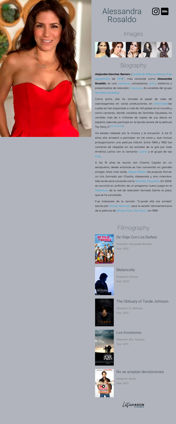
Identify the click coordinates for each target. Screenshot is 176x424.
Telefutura (101, 190)
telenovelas (161, 103)
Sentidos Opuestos (107, 92)
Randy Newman (120, 206)
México (160, 74)
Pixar (129, 210)
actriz (152, 83)
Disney (121, 210)
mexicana (136, 88)
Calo (98, 156)
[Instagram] (156, 11)
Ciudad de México (143, 74)
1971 (119, 78)
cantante (124, 83)
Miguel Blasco (137, 171)
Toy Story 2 (140, 210)
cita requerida (116, 126)
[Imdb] (165, 11)
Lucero (142, 151)
